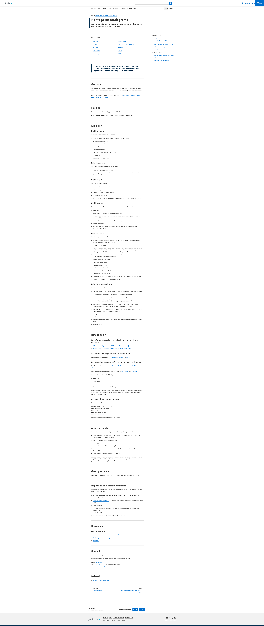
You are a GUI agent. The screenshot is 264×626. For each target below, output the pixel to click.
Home (94, 8)
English (166, 8)
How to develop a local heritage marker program (105, 535)
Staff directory (129, 617)
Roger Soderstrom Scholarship (161, 60)
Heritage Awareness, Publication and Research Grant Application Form (111, 348)
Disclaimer (113, 620)
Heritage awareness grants (160, 47)
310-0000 (98, 564)
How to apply (96, 50)
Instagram (172, 618)
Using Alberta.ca (106, 620)
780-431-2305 (129, 357)
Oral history (96, 540)
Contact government (118, 617)
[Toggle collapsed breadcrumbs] (99, 8)
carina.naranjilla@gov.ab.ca (116, 357)
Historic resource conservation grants (163, 44)
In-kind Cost (134, 371)
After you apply (97, 54)
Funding (95, 44)
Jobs (110, 617)
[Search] (170, 3)
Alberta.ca (94, 619)
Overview (95, 41)
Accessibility (123, 620)
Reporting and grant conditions (126, 44)
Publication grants (158, 49)
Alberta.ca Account (249, 3)
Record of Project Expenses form (101, 500)
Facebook (167, 618)
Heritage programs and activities (101, 580)
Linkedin (175, 618)
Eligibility (95, 47)
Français (170, 8)
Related (120, 54)
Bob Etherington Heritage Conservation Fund (131, 591)
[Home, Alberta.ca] (7, 3)
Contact (120, 50)
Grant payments (122, 41)
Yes (136, 609)
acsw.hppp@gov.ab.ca (100, 414)
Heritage (104, 8)
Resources (120, 47)
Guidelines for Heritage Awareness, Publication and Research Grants (110, 346)
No (143, 609)
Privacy (118, 620)
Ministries (105, 617)
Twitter (169, 618)
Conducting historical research (101, 538)
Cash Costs (124, 371)
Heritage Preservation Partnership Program (117, 8)
